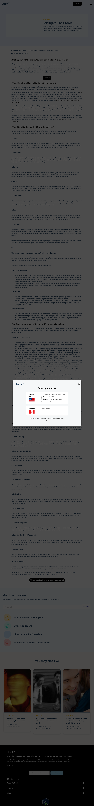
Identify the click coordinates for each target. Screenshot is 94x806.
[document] (47, 403)
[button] (79, 383)
